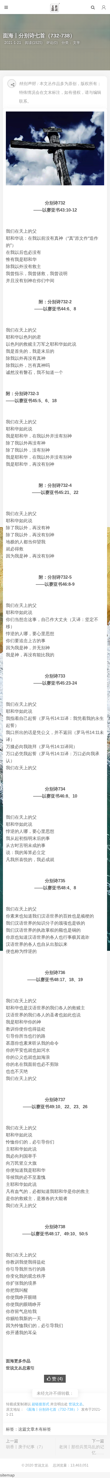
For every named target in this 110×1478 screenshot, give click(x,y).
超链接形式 (40, 1404)
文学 (76, 43)
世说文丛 (76, 1404)
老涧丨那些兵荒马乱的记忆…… (81, 1449)
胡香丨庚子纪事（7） (25, 1446)
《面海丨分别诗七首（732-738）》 (52, 1409)
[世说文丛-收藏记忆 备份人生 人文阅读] (55, 10)
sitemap (7, 1475)
